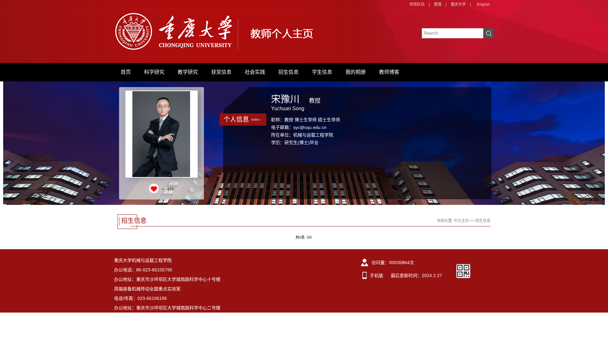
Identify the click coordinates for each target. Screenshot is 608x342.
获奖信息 (221, 72)
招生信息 (288, 72)
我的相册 (355, 72)
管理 (437, 4)
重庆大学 (458, 4)
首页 (126, 72)
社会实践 (255, 72)
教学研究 (188, 72)
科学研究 (154, 72)
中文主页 (461, 220)
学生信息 (322, 72)
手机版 (376, 275)
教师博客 (389, 72)
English (483, 4)
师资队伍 (417, 4)
